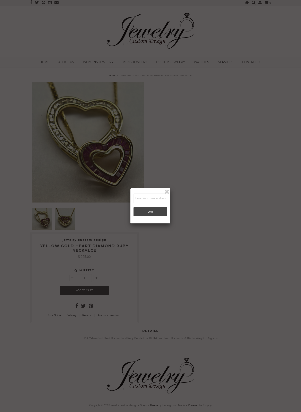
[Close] (167, 192)
